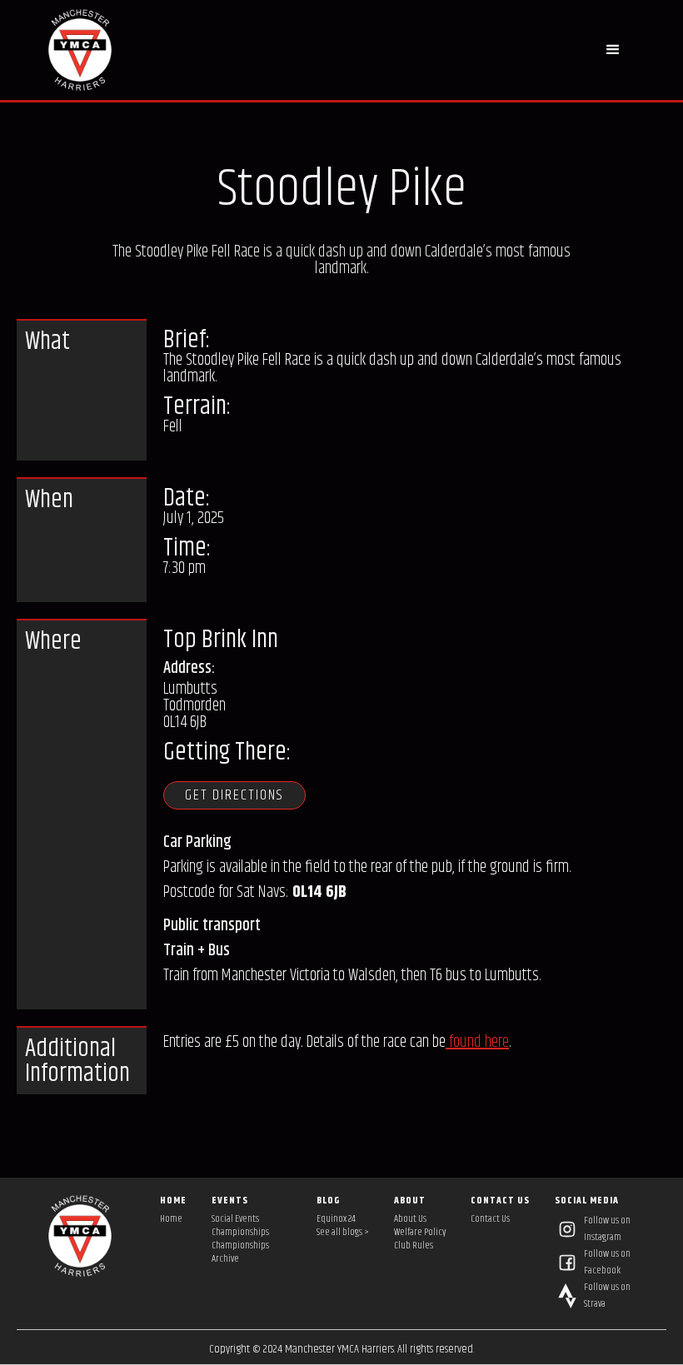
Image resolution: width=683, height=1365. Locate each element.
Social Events (235, 1219)
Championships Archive (240, 1252)
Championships (240, 1232)
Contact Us (490, 1219)
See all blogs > (343, 1232)
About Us (410, 1219)
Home (171, 1219)
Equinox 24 (336, 1219)
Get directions (234, 795)
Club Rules (413, 1246)
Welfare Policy (420, 1232)
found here (477, 1042)
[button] (613, 50)
